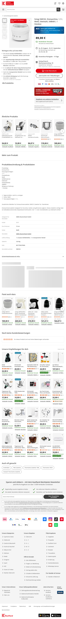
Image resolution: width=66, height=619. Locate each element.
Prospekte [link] (51, 540)
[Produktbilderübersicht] (4, 33)
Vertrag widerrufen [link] (31, 570)
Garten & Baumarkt (9, 543)
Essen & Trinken (8, 569)
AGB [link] (30, 606)
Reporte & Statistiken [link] (7, 591)
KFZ (5, 566)
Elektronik (7, 540)
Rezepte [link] (50, 550)
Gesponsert (4, 134)
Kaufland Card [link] (52, 543)
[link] (55, 3)
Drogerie (6, 560)
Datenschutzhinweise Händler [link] (30, 594)
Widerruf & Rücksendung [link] (33, 567)
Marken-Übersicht (9, 573)
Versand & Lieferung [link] (32, 577)
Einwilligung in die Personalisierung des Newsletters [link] (34, 508)
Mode (5, 556)
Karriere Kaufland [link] (48, 591)
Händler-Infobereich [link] (54, 577)
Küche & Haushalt (9, 546)
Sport (5, 563)
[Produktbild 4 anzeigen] (4, 36)
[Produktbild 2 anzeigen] (4, 26)
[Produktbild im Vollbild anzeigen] (20, 33)
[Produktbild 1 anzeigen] (4, 20)
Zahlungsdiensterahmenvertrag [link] (30, 590)
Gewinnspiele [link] (52, 556)
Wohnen (6, 553)
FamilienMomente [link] (53, 563)
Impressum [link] (5, 606)
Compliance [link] (14, 606)
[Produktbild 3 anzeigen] (4, 31)
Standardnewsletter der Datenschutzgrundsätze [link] (29, 502)
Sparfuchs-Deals (9, 537)
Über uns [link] (6, 595)
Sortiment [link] (51, 546)
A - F (27, 540)
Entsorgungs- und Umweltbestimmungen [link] (44, 606)
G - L (27, 543)
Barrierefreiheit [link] (6, 610)
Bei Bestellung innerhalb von (47, 51)
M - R (27, 546)
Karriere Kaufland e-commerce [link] (49, 596)
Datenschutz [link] (22, 606)
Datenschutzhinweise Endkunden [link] (27, 598)
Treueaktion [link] (51, 553)
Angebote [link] (51, 537)
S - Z (27, 550)
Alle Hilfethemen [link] (31, 560)
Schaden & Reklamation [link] (33, 573)
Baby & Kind (7, 550)
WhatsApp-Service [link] (53, 566)
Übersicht (29, 537)
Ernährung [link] (51, 560)
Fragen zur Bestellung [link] (32, 563)
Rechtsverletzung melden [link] (33, 580)
